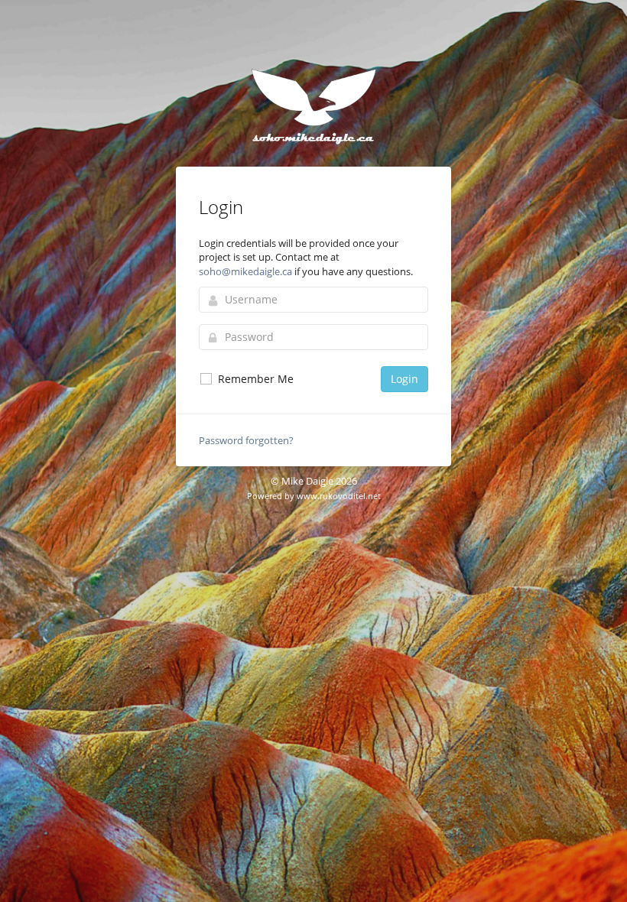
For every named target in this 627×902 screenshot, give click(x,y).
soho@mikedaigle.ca (245, 271)
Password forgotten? (246, 440)
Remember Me (254, 379)
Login (404, 379)
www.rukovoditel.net (339, 495)
